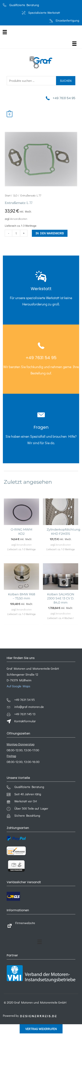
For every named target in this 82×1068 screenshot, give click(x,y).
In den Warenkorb (50, 233)
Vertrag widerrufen (41, 1029)
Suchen (66, 81)
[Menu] (5, 32)
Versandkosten (18, 219)
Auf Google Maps (18, 686)
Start (7, 195)
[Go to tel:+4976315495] (41, 290)
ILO (15, 195)
